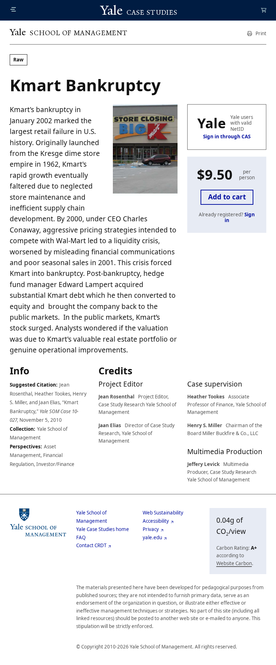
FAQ (81, 537)
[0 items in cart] (263, 11)
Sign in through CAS (226, 136)
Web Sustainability (163, 512)
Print (260, 34)
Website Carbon (234, 563)
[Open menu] (13, 9)
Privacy (151, 529)
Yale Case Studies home (102, 529)
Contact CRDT (91, 545)
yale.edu (152, 537)
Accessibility (156, 521)
